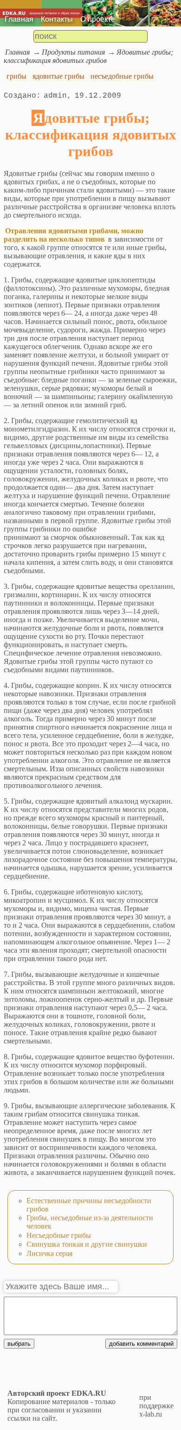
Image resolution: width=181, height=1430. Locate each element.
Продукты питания (73, 52)
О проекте (97, 19)
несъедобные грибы (122, 76)
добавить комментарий (141, 1343)
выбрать (19, 1343)
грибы (16, 76)
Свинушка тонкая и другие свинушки (86, 1244)
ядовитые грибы (58, 76)
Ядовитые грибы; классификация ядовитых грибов (88, 56)
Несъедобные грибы (58, 1235)
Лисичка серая (49, 1253)
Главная (19, 19)
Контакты (57, 19)
